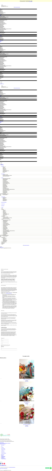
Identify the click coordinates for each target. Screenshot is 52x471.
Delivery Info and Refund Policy (3, 468)
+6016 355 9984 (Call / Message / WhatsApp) (5, 443)
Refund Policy (2, 310)
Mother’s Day (4, 168)
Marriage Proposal (5, 240)
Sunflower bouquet (5, 227)
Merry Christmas (5, 171)
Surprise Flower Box (5, 225)
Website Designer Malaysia (12, 467)
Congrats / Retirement (5, 181)
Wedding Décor (3, 237)
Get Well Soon (4, 180)
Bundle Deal (2, 205)
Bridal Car (4, 198)
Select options (26, 403)
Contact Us (2, 457)
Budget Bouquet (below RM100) (6, 178)
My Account (2, 454)
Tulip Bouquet (4, 187)
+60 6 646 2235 (2, 442)
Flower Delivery (3, 448)
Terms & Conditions (3, 458)
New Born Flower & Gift (6, 182)
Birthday (4, 167)
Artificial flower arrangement (6, 231)
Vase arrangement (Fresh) (6, 188)
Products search (4, 86)
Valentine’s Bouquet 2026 (6, 170)
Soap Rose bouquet (5, 191)
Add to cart (2, 346)
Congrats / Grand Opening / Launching (7, 175)
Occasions (3, 209)
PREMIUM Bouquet (5, 179)
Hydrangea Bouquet (5, 228)
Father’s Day (4, 169)
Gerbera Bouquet (5, 185)
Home (2, 164)
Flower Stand (3, 216)
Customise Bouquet (5, 194)
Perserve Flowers (5, 232)
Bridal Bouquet (4, 197)
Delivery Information (3, 285)
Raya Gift (4, 215)
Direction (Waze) (3, 449)
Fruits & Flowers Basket (5, 235)
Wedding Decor (4, 200)
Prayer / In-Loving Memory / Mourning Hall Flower (9, 189)
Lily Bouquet (4, 234)
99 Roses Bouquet (5, 221)
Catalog (2, 177)
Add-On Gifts (3, 242)
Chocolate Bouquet (5, 192)
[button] (1, 162)
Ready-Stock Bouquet (3, 202)
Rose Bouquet (4, 184)
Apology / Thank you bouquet (6, 224)
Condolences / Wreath (5, 174)
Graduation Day (5, 213)
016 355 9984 (30, 1)
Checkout (2, 447)
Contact (2, 207)
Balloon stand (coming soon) (6, 218)
